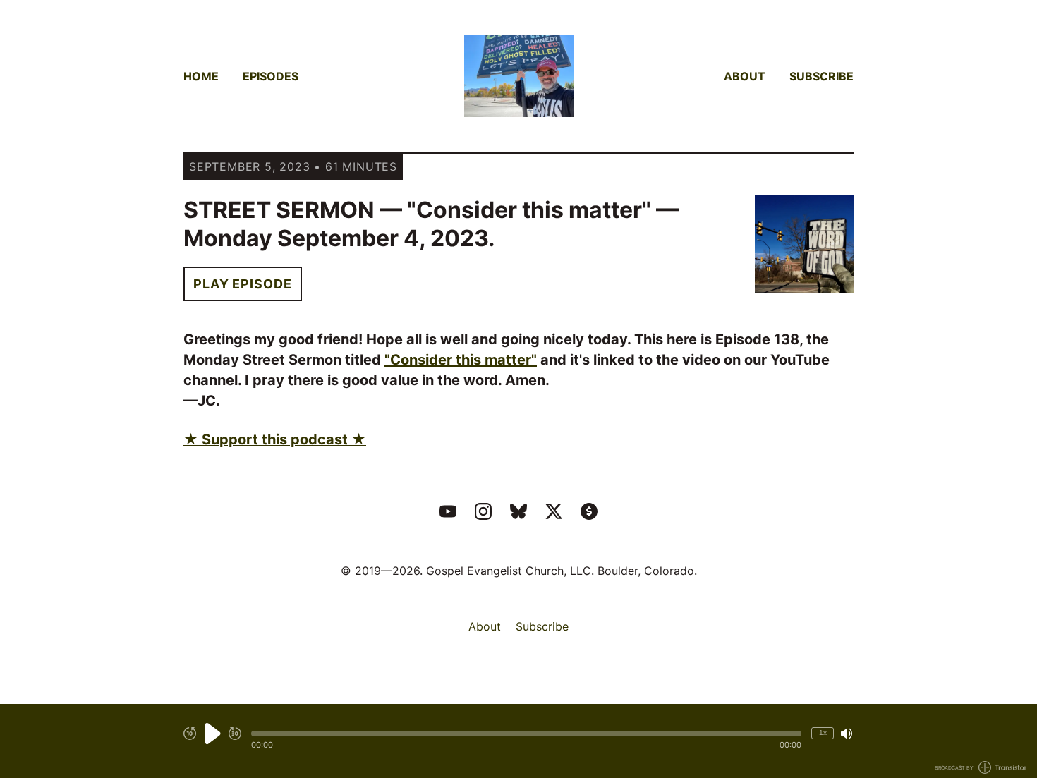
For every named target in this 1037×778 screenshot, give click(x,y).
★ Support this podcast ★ (274, 439)
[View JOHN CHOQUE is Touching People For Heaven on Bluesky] (518, 511)
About (744, 76)
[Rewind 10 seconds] (189, 733)
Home (201, 76)
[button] (526, 733)
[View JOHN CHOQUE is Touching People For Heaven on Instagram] (483, 511)
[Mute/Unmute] (846, 733)
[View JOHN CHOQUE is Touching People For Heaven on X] (553, 511)
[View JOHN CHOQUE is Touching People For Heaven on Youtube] (447, 511)
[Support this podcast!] (589, 511)
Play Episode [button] (242, 283)
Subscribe (821, 76)
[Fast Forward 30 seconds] (235, 733)
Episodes (270, 76)
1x (823, 732)
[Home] (518, 76)
